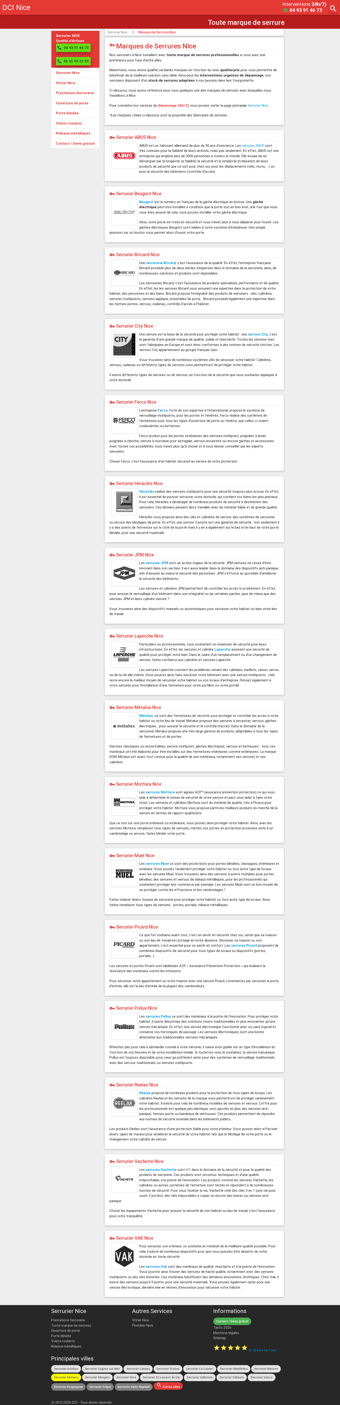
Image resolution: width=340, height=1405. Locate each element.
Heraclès (146, 491)
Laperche (222, 649)
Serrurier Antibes (66, 1369)
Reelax (145, 1093)
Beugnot (146, 202)
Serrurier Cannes (138, 1369)
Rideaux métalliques (66, 1346)
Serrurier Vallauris (231, 1377)
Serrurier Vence (261, 1377)
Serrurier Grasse (167, 1369)
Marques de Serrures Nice (157, 32)
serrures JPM (157, 563)
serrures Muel (157, 863)
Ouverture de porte (65, 1330)
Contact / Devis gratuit (232, 1321)
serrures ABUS (253, 145)
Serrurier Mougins (97, 1377)
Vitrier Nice (140, 1320)
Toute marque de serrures (71, 1325)
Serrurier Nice (117, 32)
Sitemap (219, 1338)
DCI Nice (16, 7)
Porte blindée (61, 1336)
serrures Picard (244, 945)
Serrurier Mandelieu (233, 1369)
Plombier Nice (142, 1325)
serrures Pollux (158, 1016)
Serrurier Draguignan (68, 1387)
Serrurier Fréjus (100, 1387)
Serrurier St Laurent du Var (161, 1377)
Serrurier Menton (266, 1369)
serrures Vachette (161, 1169)
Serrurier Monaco (66, 1377)
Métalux (146, 715)
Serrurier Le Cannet (199, 1369)
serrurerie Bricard (161, 263)
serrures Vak (156, 1266)
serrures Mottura (160, 792)
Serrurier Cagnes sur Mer (102, 1369)
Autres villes (168, 1385)
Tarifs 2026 (222, 1327)
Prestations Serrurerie (68, 1320)
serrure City (258, 334)
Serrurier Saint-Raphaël (133, 1387)
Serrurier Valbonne (200, 1377)
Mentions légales (226, 1333)
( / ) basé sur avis (262, 1350)
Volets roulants (63, 1341)
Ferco (162, 410)
